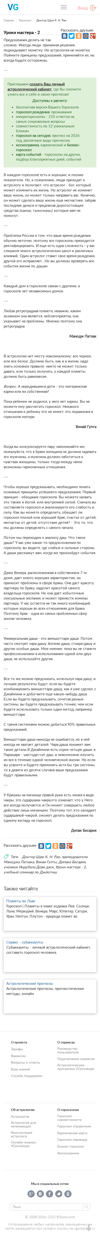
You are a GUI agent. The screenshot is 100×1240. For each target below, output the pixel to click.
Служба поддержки (26, 1075)
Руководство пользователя (68, 1050)
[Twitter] (72, 36)
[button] (88, 1228)
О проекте (19, 1042)
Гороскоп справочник (74, 1126)
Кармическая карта (72, 1133)
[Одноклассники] (79, 36)
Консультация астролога (21, 1134)
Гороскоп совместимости (69, 1117)
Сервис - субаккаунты (24, 942)
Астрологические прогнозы (29, 983)
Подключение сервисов (75, 1058)
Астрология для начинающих (23, 1124)
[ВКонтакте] (64, 36)
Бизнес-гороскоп (70, 1146)
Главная (9, 20)
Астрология (20, 1116)
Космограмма (68, 1153)
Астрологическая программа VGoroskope (75, 1066)
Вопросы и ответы (25, 1062)
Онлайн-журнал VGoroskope (23, 1144)
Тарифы (17, 1049)
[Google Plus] (93, 36)
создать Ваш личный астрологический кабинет (36, 86)
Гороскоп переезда (72, 1139)
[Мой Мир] (86, 36)
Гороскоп (25, 20)
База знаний (20, 1069)
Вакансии (18, 1056)
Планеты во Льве (20, 900)
